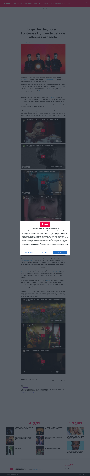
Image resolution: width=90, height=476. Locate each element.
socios (31, 230)
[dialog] (45, 238)
